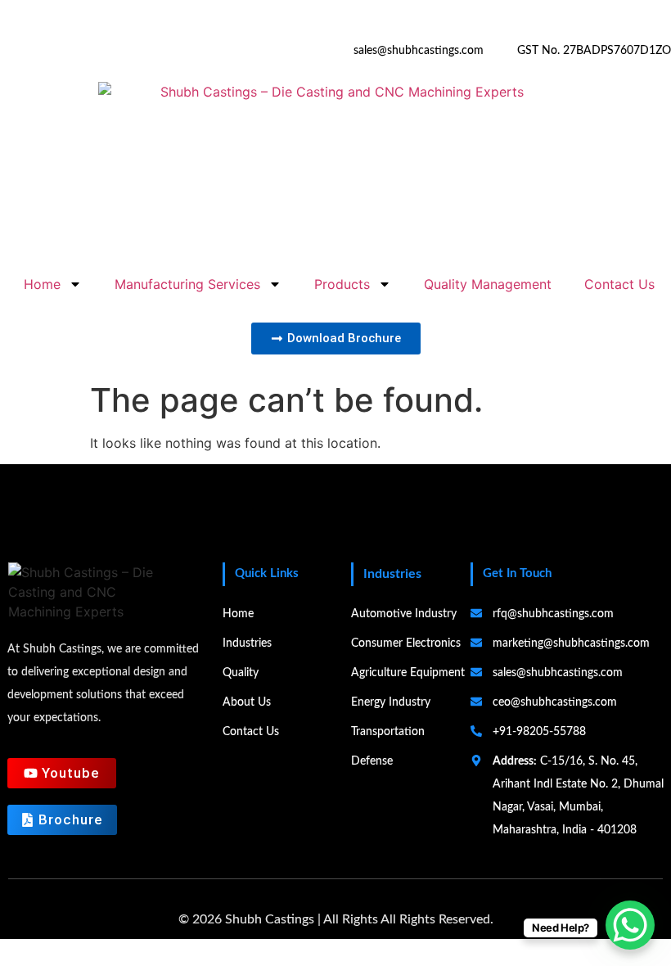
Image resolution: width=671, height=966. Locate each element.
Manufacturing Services (187, 284)
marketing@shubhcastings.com (571, 643)
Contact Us (619, 284)
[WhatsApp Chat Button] (630, 925)
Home (42, 284)
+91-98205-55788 (275, 50)
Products (342, 284)
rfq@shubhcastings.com (553, 614)
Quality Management (488, 284)
